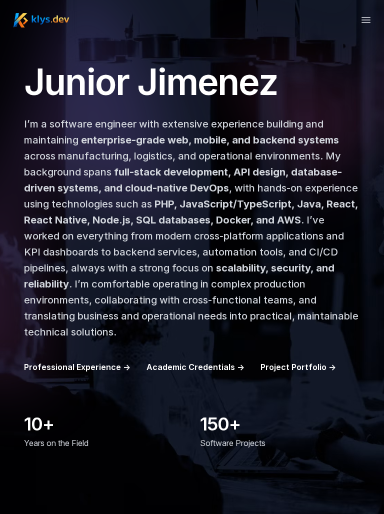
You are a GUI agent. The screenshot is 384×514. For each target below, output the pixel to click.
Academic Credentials (195, 367)
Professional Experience (77, 367)
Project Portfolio (298, 367)
